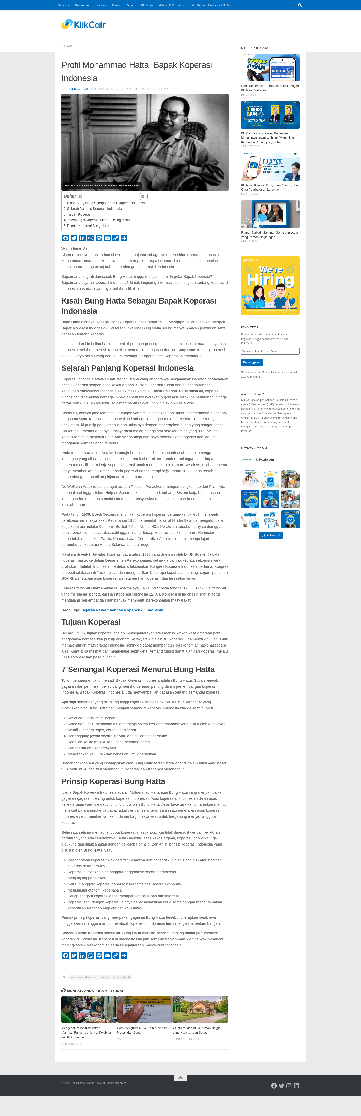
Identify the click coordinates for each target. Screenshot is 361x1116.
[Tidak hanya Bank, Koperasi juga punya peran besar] (270, 519)
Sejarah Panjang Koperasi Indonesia (94, 208)
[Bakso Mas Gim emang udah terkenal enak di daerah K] (290, 499)
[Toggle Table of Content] (142, 196)
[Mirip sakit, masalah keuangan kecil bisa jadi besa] (290, 519)
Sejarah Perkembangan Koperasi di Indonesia (122, 610)
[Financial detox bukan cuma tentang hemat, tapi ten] (270, 479)
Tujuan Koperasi (79, 214)
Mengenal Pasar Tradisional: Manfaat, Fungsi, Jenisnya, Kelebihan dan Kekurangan (86, 1032)
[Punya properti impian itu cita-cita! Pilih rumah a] (270, 499)
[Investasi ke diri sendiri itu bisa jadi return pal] (250, 499)
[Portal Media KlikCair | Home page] (83, 24)
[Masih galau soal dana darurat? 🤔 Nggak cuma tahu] (250, 519)
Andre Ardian (78, 89)
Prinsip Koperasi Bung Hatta (88, 226)
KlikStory (147, 5)
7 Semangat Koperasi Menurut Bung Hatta (98, 220)
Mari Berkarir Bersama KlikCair (210, 5)
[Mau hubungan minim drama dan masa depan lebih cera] (250, 479)
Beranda (63, 5)
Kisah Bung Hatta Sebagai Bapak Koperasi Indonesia (107, 203)
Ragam (130, 5)
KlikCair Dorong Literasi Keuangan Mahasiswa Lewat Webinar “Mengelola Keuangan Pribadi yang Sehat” (267, 138)
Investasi (100, 5)
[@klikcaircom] (274, 1086)
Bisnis (116, 5)
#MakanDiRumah (170, 5)
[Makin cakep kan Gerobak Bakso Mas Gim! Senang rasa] (290, 479)
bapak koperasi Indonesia (83, 977)
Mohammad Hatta (122, 977)
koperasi (104, 977)
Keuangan (82, 5)
